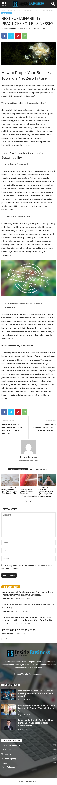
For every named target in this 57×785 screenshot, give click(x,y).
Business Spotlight (9, 758)
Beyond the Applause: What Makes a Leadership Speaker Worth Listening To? (36, 708)
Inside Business (10, 28)
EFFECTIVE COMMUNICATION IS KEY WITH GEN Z (44, 427)
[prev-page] (26, 501)
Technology (6, 754)
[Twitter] (11, 36)
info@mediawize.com (34, 674)
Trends (4, 763)
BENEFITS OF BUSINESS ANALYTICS (18, 630)
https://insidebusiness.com (28, 461)
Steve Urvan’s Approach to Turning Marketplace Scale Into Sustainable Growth (35, 693)
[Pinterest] (18, 36)
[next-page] (30, 501)
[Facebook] (4, 36)
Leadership (12, 10)
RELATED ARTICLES (18, 469)
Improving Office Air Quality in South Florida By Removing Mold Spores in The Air (9, 491)
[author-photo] (28, 447)
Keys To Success (9, 750)
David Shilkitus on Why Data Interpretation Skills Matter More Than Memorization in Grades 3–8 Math (45, 492)
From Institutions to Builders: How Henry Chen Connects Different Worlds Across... (35, 723)
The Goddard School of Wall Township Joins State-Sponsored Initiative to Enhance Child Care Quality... (27, 618)
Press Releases (8, 767)
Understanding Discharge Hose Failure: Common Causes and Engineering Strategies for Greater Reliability (28, 492)
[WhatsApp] (24, 36)
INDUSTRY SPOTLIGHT (12, 745)
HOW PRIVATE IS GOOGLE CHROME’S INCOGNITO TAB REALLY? (11, 429)
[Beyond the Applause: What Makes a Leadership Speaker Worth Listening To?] (8, 709)
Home (3, 10)
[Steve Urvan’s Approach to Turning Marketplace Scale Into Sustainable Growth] (8, 694)
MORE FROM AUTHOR (38, 469)
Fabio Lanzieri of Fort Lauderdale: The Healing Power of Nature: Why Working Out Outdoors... (27, 593)
